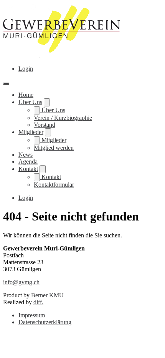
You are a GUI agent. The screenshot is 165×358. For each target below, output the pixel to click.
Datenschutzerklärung (44, 322)
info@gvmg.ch (21, 282)
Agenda (28, 161)
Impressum (31, 315)
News (25, 154)
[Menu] (6, 84)
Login (25, 68)
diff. (38, 302)
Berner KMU (47, 295)
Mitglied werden (54, 147)
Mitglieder (30, 132)
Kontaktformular (54, 184)
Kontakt (28, 169)
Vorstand (44, 124)
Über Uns (30, 102)
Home (25, 94)
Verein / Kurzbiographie (63, 117)
